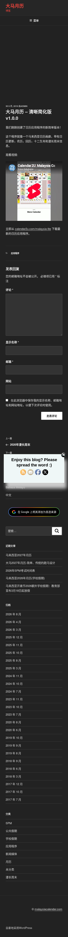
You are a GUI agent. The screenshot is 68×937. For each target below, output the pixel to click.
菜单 (36, 20)
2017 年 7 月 (13, 799)
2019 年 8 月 (13, 753)
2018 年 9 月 (13, 761)
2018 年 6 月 (13, 769)
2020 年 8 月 (13, 722)
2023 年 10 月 (14, 707)
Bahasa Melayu (15, 487)
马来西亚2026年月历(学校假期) (25, 578)
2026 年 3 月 (13, 630)
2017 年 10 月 (14, 792)
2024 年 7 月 (13, 691)
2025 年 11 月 (14, 645)
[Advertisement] (34, 62)
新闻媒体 (11, 854)
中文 (8, 495)
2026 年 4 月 (13, 622)
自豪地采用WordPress (19, 928)
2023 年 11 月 (14, 699)
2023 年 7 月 (13, 714)
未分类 (10, 869)
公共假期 (11, 831)
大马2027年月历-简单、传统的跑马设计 (30, 563)
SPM (9, 823)
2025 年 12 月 (14, 637)
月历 (8, 862)
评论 (9, 290)
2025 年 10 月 (14, 653)
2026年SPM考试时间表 (20, 570)
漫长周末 (11, 877)
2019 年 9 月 (13, 745)
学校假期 (11, 838)
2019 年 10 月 (14, 738)
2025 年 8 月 (13, 660)
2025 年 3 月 (13, 668)
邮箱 (9, 361)
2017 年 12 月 (14, 784)
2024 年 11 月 (14, 676)
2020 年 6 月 (13, 730)
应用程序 (15, 253)
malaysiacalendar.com (48, 909)
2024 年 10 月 (14, 684)
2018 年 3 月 (13, 776)
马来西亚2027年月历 (19, 555)
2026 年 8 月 (13, 614)
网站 (8, 381)
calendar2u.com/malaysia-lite (33, 229)
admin (24, 106)
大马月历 (15, 5)
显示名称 (12, 342)
